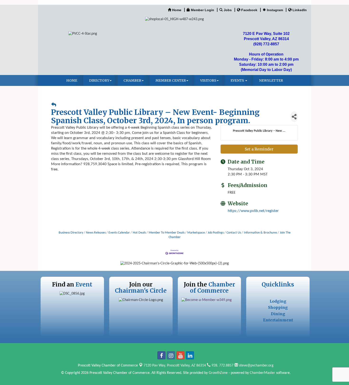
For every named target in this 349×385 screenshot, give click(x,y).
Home (71, 80)
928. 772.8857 (222, 365)
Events (238, 80)
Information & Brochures (260, 233)
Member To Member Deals (166, 233)
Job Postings (216, 233)
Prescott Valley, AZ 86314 (175, 365)
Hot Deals (139, 233)
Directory (99, 80)
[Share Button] (294, 116)
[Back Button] (53, 105)
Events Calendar (119, 233)
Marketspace (196, 233)
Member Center (171, 80)
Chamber (132, 80)
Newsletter (271, 80)
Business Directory (71, 233)
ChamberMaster (262, 373)
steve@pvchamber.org (256, 365)
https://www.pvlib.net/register (253, 211)
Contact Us (233, 233)
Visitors (208, 80)
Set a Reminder (259, 149)
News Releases (96, 233)
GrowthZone (218, 373)
